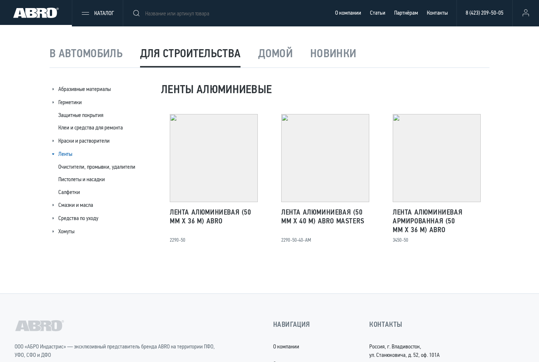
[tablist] (269, 54)
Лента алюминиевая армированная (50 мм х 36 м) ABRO (427, 221)
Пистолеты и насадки (81, 179)
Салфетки (69, 192)
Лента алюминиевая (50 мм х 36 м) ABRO (210, 217)
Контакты (437, 12)
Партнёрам (406, 12)
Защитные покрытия (80, 114)
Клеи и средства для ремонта (90, 127)
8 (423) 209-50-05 (484, 12)
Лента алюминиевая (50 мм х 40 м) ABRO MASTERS (322, 217)
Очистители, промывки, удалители (96, 166)
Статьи (377, 12)
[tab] (86, 54)
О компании (348, 12)
